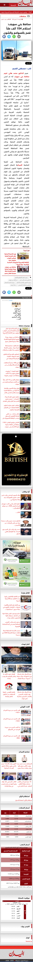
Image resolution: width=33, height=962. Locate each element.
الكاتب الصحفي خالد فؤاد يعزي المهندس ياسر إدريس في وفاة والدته (9, 783)
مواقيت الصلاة (24, 897)
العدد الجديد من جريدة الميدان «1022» (11, 719)
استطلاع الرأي (24, 796)
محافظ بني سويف (21, 76)
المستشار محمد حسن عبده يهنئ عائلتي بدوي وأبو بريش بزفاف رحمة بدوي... (24, 765)
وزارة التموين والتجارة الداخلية (23, 282)
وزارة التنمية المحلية (9, 282)
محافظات (22, 16)
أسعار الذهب (25, 844)
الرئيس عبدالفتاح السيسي (24, 285)
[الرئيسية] (13, 5)
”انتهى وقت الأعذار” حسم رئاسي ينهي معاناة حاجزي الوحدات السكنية (8, 765)
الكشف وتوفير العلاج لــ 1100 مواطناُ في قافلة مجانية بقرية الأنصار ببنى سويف (10, 424)
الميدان (20, 164)
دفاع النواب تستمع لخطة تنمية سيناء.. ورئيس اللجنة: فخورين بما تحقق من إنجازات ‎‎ (11, 347)
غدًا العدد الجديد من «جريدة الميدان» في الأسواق (12, 728)
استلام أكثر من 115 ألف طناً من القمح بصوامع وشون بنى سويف (10, 381)
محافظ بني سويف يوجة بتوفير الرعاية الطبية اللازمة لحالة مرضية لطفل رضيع (10, 270)
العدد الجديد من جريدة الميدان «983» (11, 737)
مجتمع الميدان (24, 751)
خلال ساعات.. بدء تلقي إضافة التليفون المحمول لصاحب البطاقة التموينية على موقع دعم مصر (10, 416)
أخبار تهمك (25, 643)
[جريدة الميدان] (16, 459)
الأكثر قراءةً (25, 592)
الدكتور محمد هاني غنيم (14, 72)
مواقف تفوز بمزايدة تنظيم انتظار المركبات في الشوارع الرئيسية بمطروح (11, 407)
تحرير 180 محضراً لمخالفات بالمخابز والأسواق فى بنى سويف (11, 364)
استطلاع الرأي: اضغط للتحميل (23, 800)
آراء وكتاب (26, 491)
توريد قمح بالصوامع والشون (21, 277)
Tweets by (29, 941)
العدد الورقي (25, 706)
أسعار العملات (24, 807)
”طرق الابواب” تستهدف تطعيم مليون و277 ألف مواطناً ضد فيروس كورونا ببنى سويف (11, 373)
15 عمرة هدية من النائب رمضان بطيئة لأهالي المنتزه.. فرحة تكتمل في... (24, 783)
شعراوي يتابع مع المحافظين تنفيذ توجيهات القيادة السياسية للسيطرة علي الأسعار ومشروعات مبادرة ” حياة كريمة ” (17, 356)
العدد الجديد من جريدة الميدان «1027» (11, 711)
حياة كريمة (20, 264)
